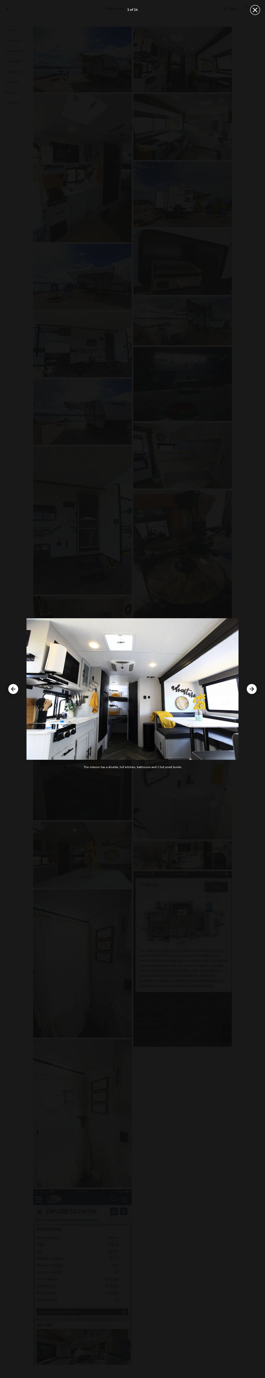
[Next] (252, 689)
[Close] (255, 10)
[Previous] (13, 689)
